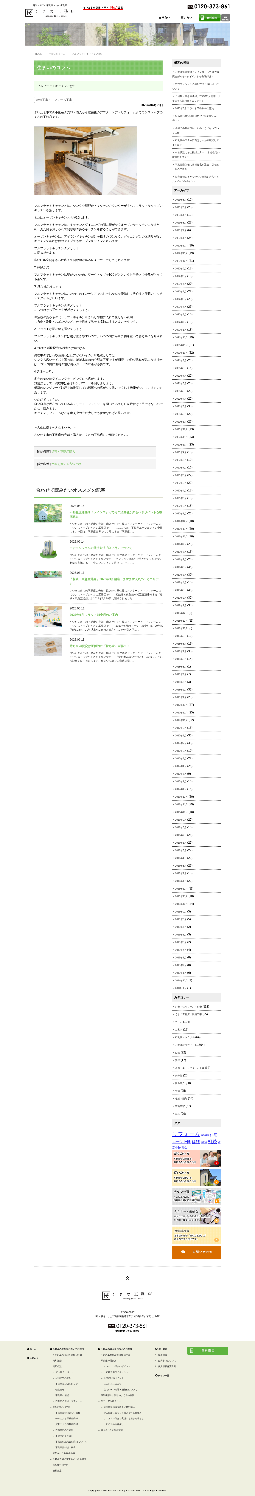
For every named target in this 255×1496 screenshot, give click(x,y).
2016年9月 (180, 819)
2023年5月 (180, 207)
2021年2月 (180, 414)
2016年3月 (180, 865)
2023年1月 (180, 238)
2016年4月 (180, 858)
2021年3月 (180, 406)
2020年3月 (180, 498)
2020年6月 (180, 475)
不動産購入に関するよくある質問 (117, 1395)
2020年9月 (180, 452)
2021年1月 (180, 421)
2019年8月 (180, 551)
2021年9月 (180, 360)
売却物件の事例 (60, 1465)
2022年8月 (180, 276)
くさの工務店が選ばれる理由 (67, 1355)
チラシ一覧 (163, 1375)
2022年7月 (180, 284)
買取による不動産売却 (66, 1424)
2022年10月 (181, 261)
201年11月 (180, 988)
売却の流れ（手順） (63, 1407)
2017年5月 (180, 758)
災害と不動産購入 (63, 451)
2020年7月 (180, 467)
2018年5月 (180, 666)
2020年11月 (181, 437)
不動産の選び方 (108, 1360)
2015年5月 (180, 942)
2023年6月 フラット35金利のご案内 (194, 108)
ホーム (32, 1349)
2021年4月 (180, 398)
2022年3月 (180, 314)
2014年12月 (181, 980)
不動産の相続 (62, 1395)
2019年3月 (180, 590)
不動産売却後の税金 (65, 1447)
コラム (178, 1022)
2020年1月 (180, 513)
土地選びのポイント (114, 1378)
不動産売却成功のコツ (66, 1383)
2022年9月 (180, 268)
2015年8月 (180, 919)
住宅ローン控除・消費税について (120, 1389)
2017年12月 (181, 705)
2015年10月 (181, 904)
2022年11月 (181, 253)
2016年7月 (180, 835)
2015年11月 (181, 896)
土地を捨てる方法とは (66, 463)
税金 (184, 1147)
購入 (177, 1113)
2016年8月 (180, 827)
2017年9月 (180, 728)
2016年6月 (180, 842)
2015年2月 (180, 965)
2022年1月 (180, 329)
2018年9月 (180, 636)
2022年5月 (180, 299)
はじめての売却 (63, 1378)
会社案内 (162, 1349)
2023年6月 (180, 199)
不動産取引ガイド (185, 1045)
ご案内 (178, 1029)
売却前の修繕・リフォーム (68, 1401)
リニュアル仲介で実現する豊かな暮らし (124, 1418)
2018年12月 (181, 613)
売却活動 (57, 1360)
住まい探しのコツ (113, 1383)
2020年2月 (180, 506)
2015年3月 (180, 957)
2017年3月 (180, 773)
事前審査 (205, 1135)
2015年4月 (180, 950)
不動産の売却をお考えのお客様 (68, 1349)
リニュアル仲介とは (111, 1401)
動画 (177, 1052)
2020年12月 (181, 429)
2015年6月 (180, 934)
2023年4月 (180, 215)
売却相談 (57, 1366)
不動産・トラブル (185, 1037)
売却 (177, 1060)
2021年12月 (181, 337)
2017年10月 (181, 720)
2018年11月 (181, 620)
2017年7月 (180, 743)
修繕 (196, 1141)
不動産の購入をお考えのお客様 (116, 1349)
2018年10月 (181, 628)
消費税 (204, 1142)
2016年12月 (181, 796)
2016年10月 (181, 812)
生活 (177, 1091)
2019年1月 (180, 605)
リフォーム (186, 1134)
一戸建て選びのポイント (116, 1372)
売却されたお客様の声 (64, 1453)
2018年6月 (180, 659)
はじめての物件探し (114, 1424)
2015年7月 (180, 927)
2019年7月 (180, 559)
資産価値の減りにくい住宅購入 (119, 1407)
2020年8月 (180, 460)
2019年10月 (181, 536)
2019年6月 (180, 567)
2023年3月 (180, 222)
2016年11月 (181, 804)
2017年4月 (180, 766)
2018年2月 (180, 689)
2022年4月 (180, 306)
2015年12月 (181, 888)
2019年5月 (180, 574)
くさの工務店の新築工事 (188, 1014)
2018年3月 (180, 682)
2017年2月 (180, 781)
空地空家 (180, 1106)
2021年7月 (180, 375)
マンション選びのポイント (117, 1366)
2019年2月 (180, 597)
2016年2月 (180, 873)
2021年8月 (180, 368)
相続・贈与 (181, 1098)
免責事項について (167, 1360)
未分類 (178, 1075)
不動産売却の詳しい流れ (67, 1412)
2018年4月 (180, 674)
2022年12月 (181, 245)
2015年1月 (180, 973)
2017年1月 (180, 789)
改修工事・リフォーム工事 (54, 99)
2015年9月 (180, 911)
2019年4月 (180, 582)
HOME (38, 53)
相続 (212, 1141)
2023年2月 (180, 230)
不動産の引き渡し (64, 1436)
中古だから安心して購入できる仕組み (123, 1412)
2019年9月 (180, 544)
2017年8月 (180, 735)
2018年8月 (180, 643)
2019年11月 (181, 528)
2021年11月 (181, 345)
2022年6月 (180, 291)
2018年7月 (180, 651)
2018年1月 (180, 697)
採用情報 (162, 1355)
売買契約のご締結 (64, 1430)
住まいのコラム (57, 53)
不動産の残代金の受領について (71, 1441)
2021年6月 (180, 383)
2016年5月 (180, 850)
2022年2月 (180, 322)
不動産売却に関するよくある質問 (69, 1459)
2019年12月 (181, 521)
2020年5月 (180, 483)
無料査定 (57, 1470)
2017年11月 (181, 712)
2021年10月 (181, 352)
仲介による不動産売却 (66, 1418)
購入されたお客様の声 (112, 1430)
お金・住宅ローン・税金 (188, 1006)
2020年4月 (180, 490)
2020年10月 (181, 444)
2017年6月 (180, 750)
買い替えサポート (64, 1372)
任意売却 (59, 1389)
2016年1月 (180, 881)
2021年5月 (180, 391)
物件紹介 (180, 1083)
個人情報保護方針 (167, 1366)
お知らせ (33, 1358)
